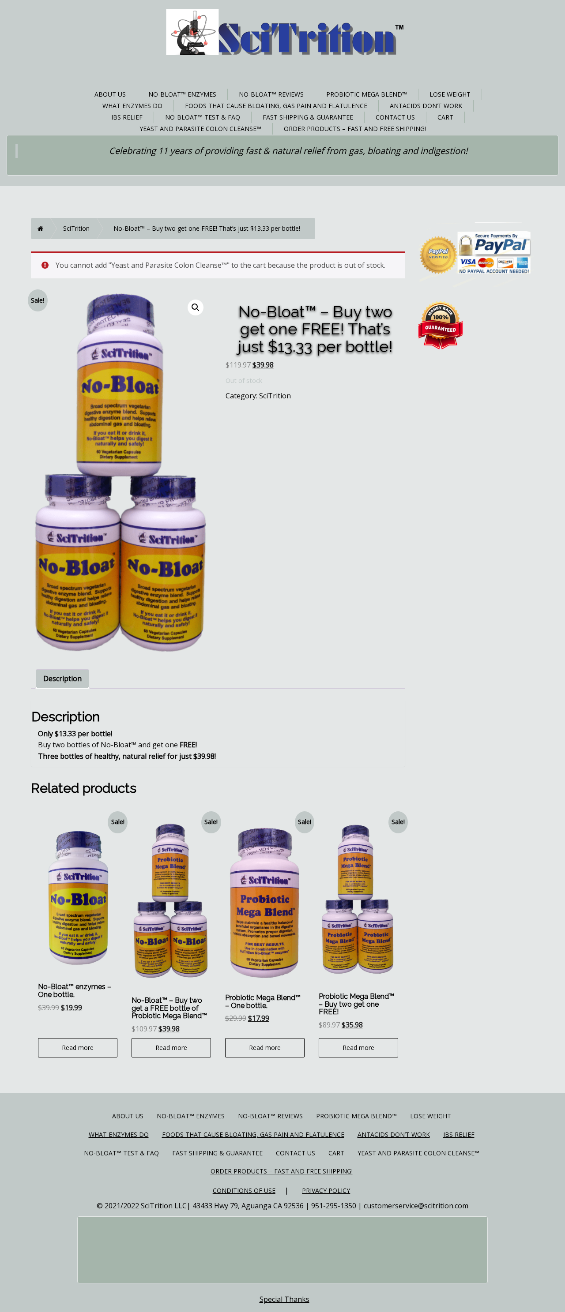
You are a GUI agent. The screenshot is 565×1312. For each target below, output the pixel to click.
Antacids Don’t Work (426, 105)
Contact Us (395, 117)
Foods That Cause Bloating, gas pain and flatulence (276, 105)
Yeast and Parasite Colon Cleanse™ (200, 128)
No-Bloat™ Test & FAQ (202, 117)
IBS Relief (127, 117)
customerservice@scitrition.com (416, 1206)
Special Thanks (284, 1299)
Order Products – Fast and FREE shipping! (355, 128)
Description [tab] (62, 678)
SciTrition (76, 228)
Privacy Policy (326, 1190)
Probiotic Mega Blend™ (366, 94)
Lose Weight (450, 94)
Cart (445, 117)
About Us (110, 94)
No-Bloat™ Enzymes (182, 94)
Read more (78, 1047)
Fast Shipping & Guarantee (308, 117)
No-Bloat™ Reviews (271, 94)
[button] (195, 307)
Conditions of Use (244, 1190)
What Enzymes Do (132, 105)
